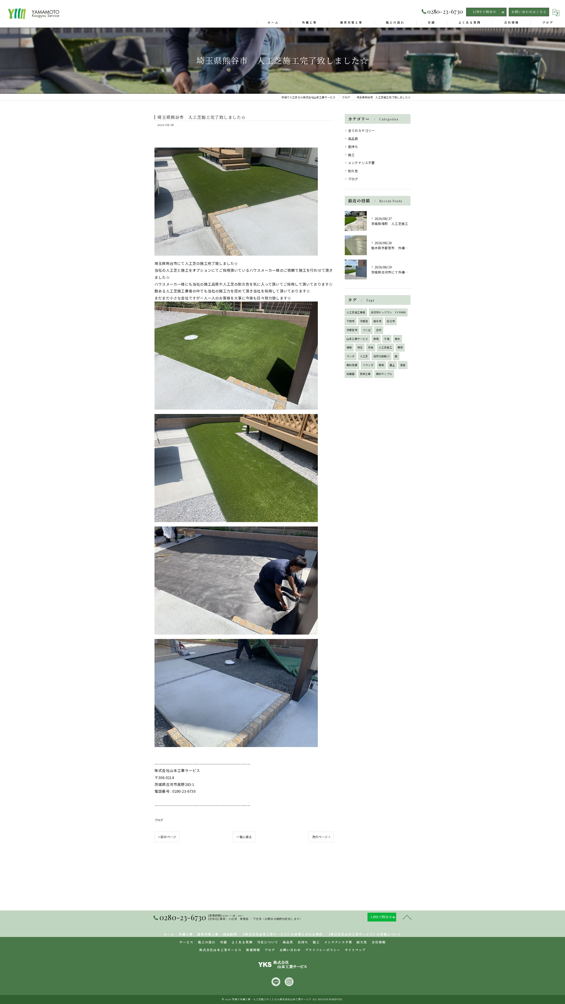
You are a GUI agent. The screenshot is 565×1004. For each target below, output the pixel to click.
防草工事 (365, 374)
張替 (402, 365)
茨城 (370, 347)
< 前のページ (167, 837)
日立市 (391, 321)
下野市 (351, 321)
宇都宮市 (352, 330)
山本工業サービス (357, 339)
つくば (367, 330)
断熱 (381, 365)
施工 (351, 154)
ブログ (158, 820)
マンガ (351, 356)
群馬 (376, 339)
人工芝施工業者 (356, 312)
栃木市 (377, 321)
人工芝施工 (385, 347)
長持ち (353, 146)
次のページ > (321, 837)
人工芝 (364, 356)
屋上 (392, 365)
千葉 (386, 339)
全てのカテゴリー (361, 130)
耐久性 (353, 171)
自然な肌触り (381, 356)
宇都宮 (364, 321)
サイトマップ (355, 950)
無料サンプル (384, 374)
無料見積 (352, 365)
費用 (400, 347)
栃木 (397, 339)
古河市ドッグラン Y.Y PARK (388, 312)
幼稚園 (351, 374)
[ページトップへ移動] (407, 917)
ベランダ (368, 365)
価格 (349, 347)
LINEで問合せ (484, 12)
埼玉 (360, 347)
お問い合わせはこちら (529, 12)
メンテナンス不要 (361, 162)
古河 (378, 330)
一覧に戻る (244, 837)
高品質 (353, 138)
